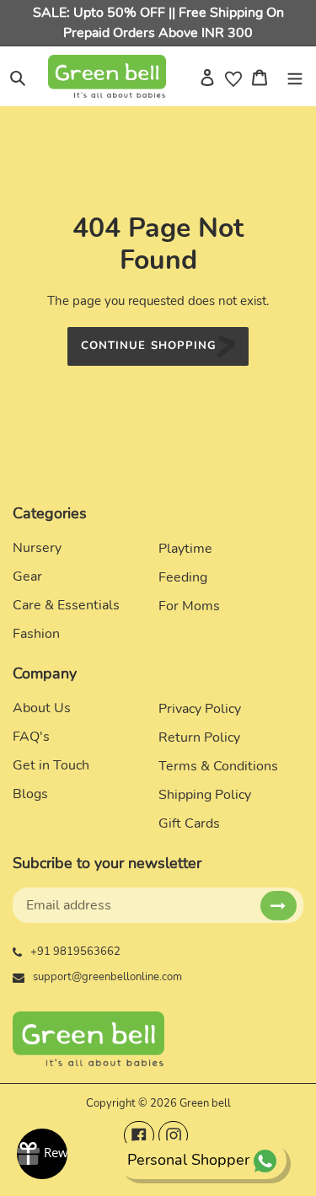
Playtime (185, 548)
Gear (27, 576)
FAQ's (31, 736)
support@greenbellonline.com (107, 976)
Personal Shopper (188, 1160)
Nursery (37, 548)
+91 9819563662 (75, 951)
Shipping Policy (204, 795)
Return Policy (199, 737)
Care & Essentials (66, 605)
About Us (42, 708)
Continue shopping (149, 345)
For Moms (189, 606)
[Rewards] (42, 1154)
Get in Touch (51, 765)
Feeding (182, 577)
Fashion (36, 634)
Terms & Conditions (218, 766)
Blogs (30, 794)
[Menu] (295, 75)
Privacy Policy (199, 709)
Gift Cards (189, 823)
